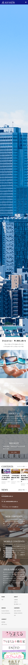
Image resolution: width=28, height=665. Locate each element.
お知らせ (16, 602)
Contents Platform (5, 611)
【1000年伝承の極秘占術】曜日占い (15, 477)
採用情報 (3, 622)
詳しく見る (14, 426)
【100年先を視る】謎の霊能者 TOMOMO (5, 477)
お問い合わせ (4, 624)
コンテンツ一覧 (20, 466)
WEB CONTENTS (17, 611)
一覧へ (14, 529)
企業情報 (16, 599)
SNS (15, 615)
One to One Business (5, 613)
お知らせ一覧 (21, 489)
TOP (2, 599)
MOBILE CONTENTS (18, 613)
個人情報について (17, 604)
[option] (5, 477)
